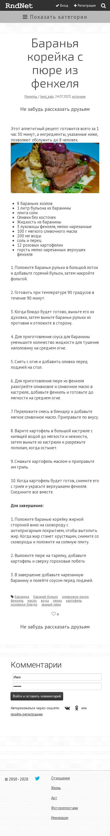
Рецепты (31, 96)
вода (45, 600)
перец (57, 600)
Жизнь (56, 787)
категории (58, 16)
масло (32, 600)
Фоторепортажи (64, 807)
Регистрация (87, 5)
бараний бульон (45, 596)
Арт (54, 797)
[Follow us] (37, 778)
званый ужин (51, 604)
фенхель (17, 600)
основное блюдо (24, 604)
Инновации (59, 817)
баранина (22, 596)
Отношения (60, 778)
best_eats (47, 96)
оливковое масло (75, 596)
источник (79, 96)
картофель (74, 600)
